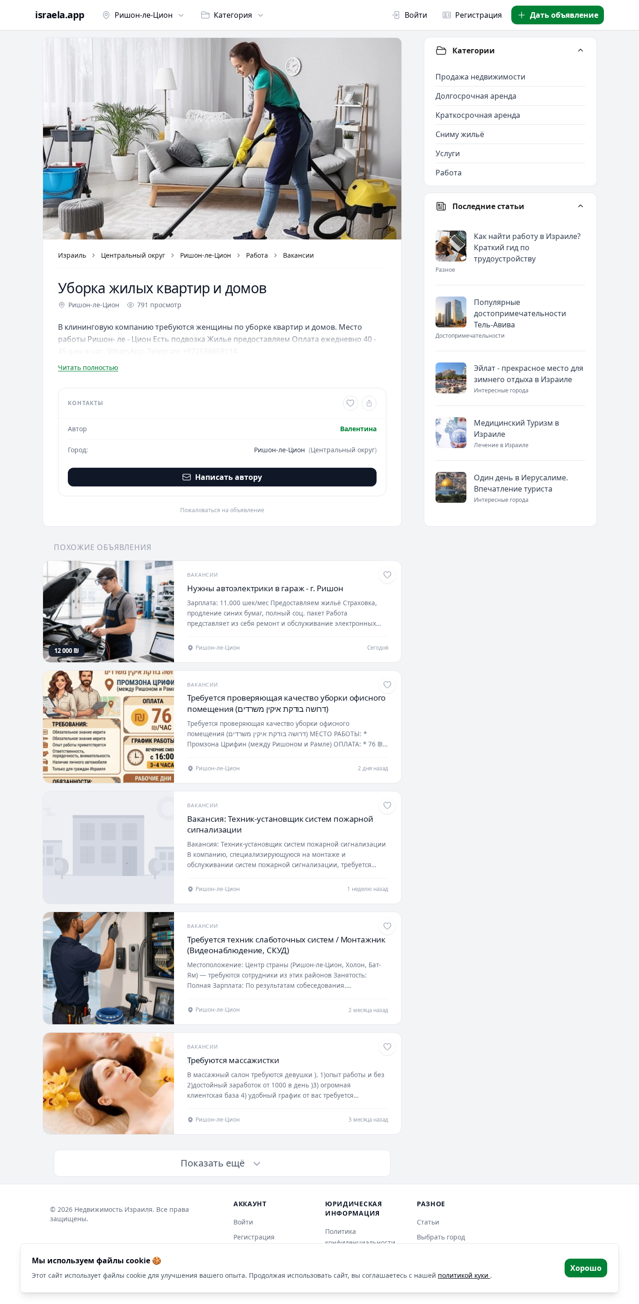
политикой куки (464, 1275)
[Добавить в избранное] (350, 403)
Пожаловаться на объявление (222, 510)
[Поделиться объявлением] (369, 403)
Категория (233, 15)
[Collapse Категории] (580, 50)
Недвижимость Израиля (113, 1209)
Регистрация (478, 15)
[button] (222, 138)
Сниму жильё (460, 134)
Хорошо (586, 1268)
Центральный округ (133, 255)
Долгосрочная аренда (476, 96)
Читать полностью (88, 367)
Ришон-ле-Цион (144, 15)
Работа (257, 255)
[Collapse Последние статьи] (580, 206)
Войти (416, 15)
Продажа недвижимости (480, 77)
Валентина (358, 428)
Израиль (72, 255)
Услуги (448, 153)
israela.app (60, 15)
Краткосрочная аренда (478, 115)
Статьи (428, 1221)
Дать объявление (564, 15)
